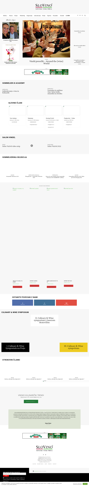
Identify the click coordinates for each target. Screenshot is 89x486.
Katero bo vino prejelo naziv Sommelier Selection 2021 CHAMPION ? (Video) (55, 177)
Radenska (30, 118)
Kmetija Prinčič (50, 118)
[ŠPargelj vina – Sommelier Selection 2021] (34, 167)
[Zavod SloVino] (43, 7)
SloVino (12, 174)
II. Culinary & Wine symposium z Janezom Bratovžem (44, 320)
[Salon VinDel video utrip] (31, 146)
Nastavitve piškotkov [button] (77, 483)
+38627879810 (69, 122)
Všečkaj (22, 300)
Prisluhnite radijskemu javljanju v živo (10, 41)
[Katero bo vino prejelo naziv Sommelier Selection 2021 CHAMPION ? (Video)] (55, 167)
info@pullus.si (69, 124)
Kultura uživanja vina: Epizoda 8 (55, 379)
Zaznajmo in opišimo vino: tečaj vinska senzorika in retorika (55, 92)
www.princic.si (51, 127)
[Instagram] (80, 15)
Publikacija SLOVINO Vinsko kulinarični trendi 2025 (10, 63)
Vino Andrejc (13, 118)
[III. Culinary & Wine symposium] (74, 329)
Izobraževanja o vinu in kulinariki (10, 92)
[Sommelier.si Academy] (80, 24)
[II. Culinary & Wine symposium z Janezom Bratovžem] (44, 340)
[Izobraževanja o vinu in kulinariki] (31, 91)
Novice (79, 32)
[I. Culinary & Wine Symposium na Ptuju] (15, 329)
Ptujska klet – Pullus (69, 118)
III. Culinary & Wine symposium (73, 347)
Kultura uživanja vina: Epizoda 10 (12, 379)
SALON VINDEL (8, 137)
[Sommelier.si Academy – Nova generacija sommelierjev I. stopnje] (80, 54)
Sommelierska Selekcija (34, 174)
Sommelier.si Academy (79, 31)
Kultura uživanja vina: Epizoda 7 (76, 379)
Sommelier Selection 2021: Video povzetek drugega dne (76, 177)
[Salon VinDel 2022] (77, 146)
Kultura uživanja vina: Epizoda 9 (33, 379)
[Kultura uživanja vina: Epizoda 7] (76, 369)
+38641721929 (51, 122)
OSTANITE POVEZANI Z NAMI (25, 297)
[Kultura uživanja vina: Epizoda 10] (12, 369)
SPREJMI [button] (85, 483)
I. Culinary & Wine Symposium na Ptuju (15, 347)
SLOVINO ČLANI (15, 103)
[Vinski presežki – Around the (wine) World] (46, 38)
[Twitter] (82, 15)
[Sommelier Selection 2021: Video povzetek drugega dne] (76, 167)
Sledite (44, 300)
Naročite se (66, 300)
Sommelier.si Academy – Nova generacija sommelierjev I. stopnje (79, 61)
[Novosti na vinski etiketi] (80, 39)
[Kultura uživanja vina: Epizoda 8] (55, 369)
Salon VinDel (50, 144)
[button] (85, 15)
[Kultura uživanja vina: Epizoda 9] (34, 369)
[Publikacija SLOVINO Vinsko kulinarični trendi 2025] (10, 52)
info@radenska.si (33, 124)
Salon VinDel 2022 (54, 146)
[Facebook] (78, 15)
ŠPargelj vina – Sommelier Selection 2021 (33, 177)
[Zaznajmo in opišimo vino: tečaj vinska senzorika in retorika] (77, 91)
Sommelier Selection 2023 (12, 176)
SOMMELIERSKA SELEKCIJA (14, 157)
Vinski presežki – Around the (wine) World (46, 62)
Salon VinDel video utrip (11, 146)
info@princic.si (51, 124)
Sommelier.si (5, 89)
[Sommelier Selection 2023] (12, 167)
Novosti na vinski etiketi (79, 45)
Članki (10, 38)
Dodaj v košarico (17, 286)
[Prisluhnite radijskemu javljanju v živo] (10, 30)
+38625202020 (33, 122)
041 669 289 (14, 122)
